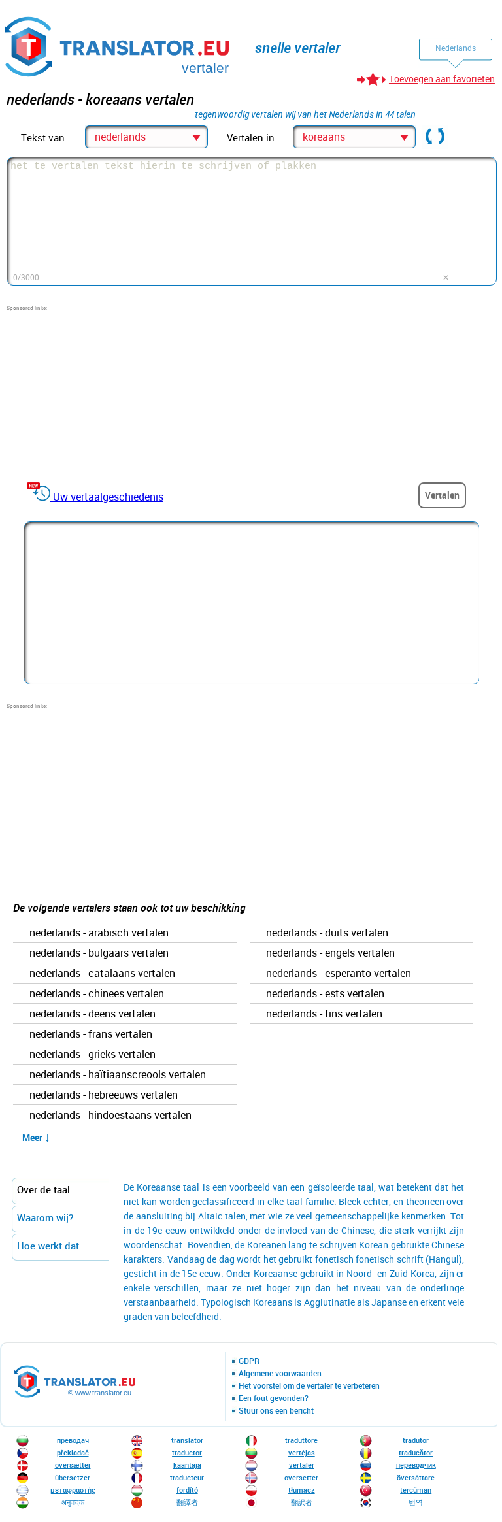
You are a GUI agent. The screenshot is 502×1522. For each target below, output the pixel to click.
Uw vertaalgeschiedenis (108, 496)
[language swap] (435, 137)
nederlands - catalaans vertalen (102, 973)
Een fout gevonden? (274, 1398)
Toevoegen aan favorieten (442, 79)
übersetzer (72, 1477)
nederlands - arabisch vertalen (99, 933)
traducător (416, 1452)
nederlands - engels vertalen (330, 953)
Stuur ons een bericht (276, 1410)
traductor (187, 1452)
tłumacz (301, 1490)
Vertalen (442, 495)
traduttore (301, 1440)
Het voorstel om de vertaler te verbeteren (309, 1386)
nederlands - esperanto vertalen (338, 973)
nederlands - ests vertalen (325, 994)
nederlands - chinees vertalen (96, 994)
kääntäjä (187, 1465)
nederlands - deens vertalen (92, 1014)
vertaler (301, 1465)
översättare (416, 1477)
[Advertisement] (104, 393)
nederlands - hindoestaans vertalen (110, 1115)
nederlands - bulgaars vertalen (99, 953)
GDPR (249, 1361)
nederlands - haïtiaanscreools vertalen (117, 1075)
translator (187, 1440)
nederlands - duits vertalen (327, 933)
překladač (73, 1452)
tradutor (416, 1440)
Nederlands (455, 47)
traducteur (187, 1477)
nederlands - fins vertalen (324, 1014)
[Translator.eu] (118, 44)
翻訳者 (301, 1502)
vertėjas (301, 1452)
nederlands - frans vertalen (90, 1034)
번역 (416, 1502)
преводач (73, 1440)
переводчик (416, 1465)
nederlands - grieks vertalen (92, 1054)
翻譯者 (187, 1502)
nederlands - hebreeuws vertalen (103, 1095)
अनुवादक (72, 1502)
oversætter (73, 1465)
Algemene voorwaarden (280, 1373)
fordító (187, 1490)
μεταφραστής (72, 1490)
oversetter (301, 1477)
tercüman (415, 1490)
